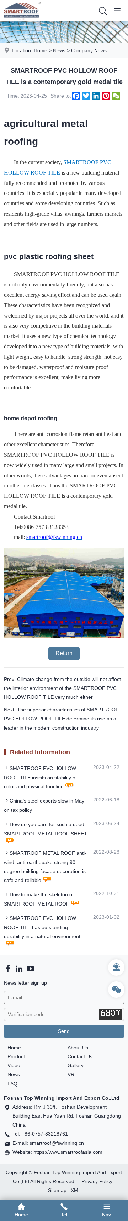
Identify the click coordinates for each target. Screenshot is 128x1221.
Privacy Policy (96, 1181)
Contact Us (80, 1056)
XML (76, 1190)
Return (64, 653)
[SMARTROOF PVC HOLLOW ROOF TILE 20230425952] (64, 636)
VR (71, 1074)
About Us (78, 1047)
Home (40, 50)
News (59, 50)
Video (13, 1065)
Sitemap (57, 1190)
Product (16, 1056)
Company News (89, 50)
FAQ (12, 1084)
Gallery (76, 1065)
